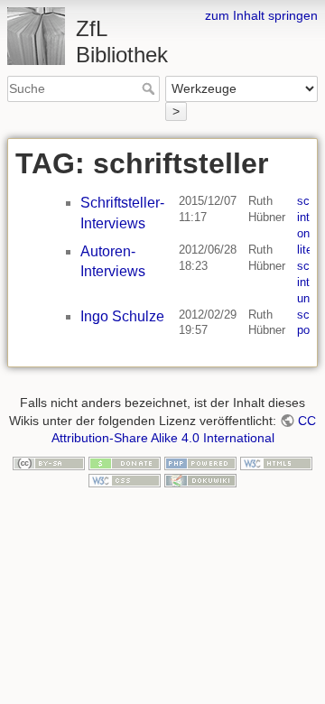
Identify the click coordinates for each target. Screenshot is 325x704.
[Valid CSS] (124, 479)
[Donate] (124, 462)
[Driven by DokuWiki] (200, 479)
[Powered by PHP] (200, 462)
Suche (150, 88)
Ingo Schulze (122, 316)
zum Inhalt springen (261, 15)
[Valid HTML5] (276, 462)
